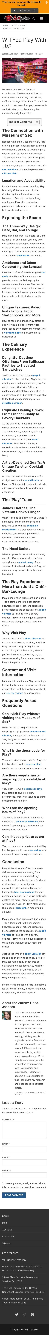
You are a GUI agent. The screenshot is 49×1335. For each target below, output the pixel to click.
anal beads (23, 255)
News (22, 26)
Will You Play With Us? (14, 1259)
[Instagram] (24, 1315)
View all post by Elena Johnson (29, 1092)
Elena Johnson (11, 54)
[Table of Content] (37, 122)
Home (5, 26)
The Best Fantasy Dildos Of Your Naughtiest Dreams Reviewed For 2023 (23, 1290)
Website (18, 1094)
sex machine (9, 169)
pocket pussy (26, 562)
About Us (7, 1229)
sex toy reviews (14, 693)
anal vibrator (32, 480)
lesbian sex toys (33, 789)
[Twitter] (17, 1315)
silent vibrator (33, 638)
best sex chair (34, 764)
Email (6, 1157)
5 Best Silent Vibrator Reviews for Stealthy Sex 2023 (20, 1279)
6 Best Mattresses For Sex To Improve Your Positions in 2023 (22, 1300)
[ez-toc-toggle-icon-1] (36, 122)
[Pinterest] (32, 1315)
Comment (8, 1120)
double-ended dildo (27, 821)
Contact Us (8, 1236)
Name (6, 1144)
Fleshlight (20, 908)
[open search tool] (33, 18)
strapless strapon (12, 403)
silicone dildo (9, 173)
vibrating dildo (12, 332)
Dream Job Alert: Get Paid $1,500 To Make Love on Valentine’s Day (22, 1268)
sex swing (35, 850)
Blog (14, 26)
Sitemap (6, 1243)
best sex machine (24, 892)
